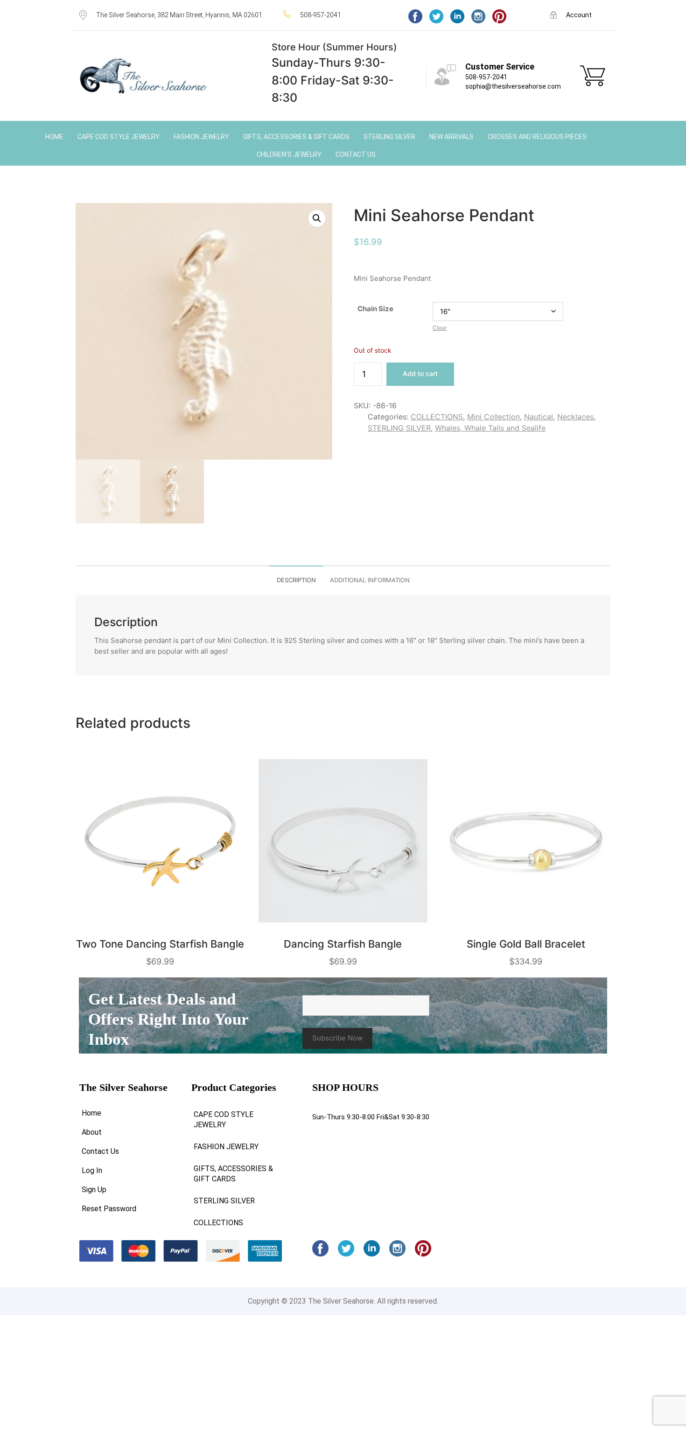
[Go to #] (436, 16)
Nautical (538, 416)
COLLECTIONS (437, 416)
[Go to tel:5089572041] (336, 14)
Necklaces (575, 416)
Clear (440, 327)
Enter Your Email (332, 989)
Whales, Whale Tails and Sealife (490, 428)
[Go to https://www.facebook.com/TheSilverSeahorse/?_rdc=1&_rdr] (415, 16)
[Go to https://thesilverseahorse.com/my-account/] (578, 14)
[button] (316, 218)
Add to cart (420, 373)
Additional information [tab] (370, 580)
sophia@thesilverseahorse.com (513, 86)
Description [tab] (296, 580)
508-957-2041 (486, 77)
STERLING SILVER (399, 428)
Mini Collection (493, 416)
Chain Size (375, 308)
